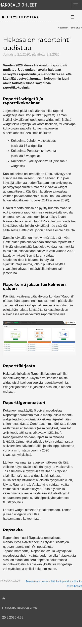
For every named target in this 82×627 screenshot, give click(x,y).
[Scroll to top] (37, 599)
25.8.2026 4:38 (12, 617)
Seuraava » (76, 27)
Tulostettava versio (37, 581)
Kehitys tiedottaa (20, 17)
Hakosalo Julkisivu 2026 (19, 608)
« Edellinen (63, 27)
